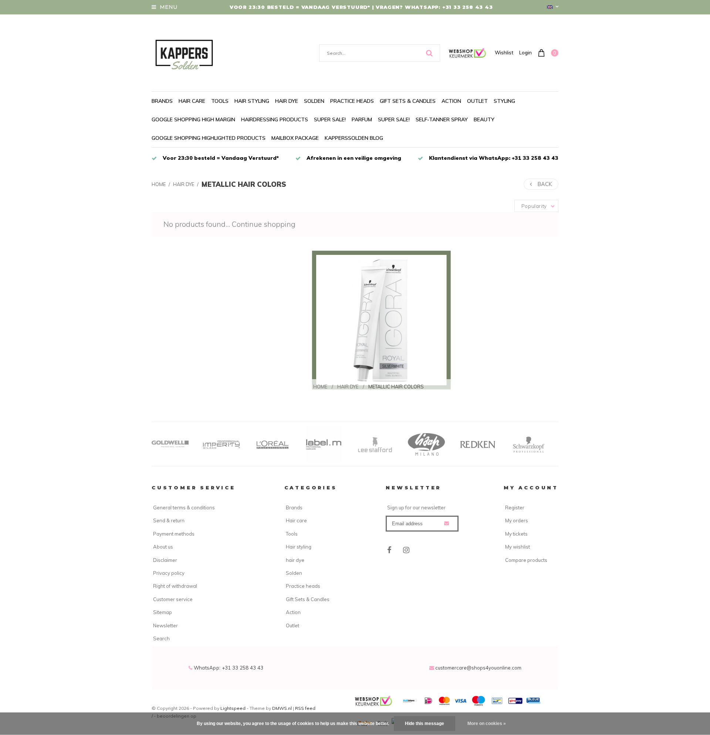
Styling (504, 101)
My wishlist (517, 547)
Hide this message (424, 723)
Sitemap (162, 612)
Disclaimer (165, 560)
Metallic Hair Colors (244, 184)
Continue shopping (263, 224)
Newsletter (165, 625)
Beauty (484, 119)
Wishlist (504, 52)
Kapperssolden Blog (354, 138)
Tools (220, 101)
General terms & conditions (184, 507)
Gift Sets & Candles (408, 101)
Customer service (173, 599)
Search (161, 638)
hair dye (286, 101)
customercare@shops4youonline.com (478, 668)
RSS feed (305, 708)
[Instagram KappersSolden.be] (406, 550)
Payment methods (174, 534)
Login (525, 52)
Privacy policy (169, 573)
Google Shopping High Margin (193, 119)
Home (159, 184)
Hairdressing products (274, 119)
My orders (516, 520)
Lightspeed (233, 708)
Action (451, 101)
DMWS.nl (282, 708)
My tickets (516, 534)
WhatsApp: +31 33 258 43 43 (227, 668)
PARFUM (362, 119)
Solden (314, 101)
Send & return (169, 520)
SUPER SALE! (330, 119)
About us (163, 547)
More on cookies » (486, 723)
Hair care (192, 101)
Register (514, 507)
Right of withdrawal (175, 586)
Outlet (477, 101)
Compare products (526, 560)
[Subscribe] (446, 523)
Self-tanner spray (442, 119)
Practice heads (352, 101)
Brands (162, 101)
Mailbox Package (295, 138)
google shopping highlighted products (209, 138)
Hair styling (251, 101)
